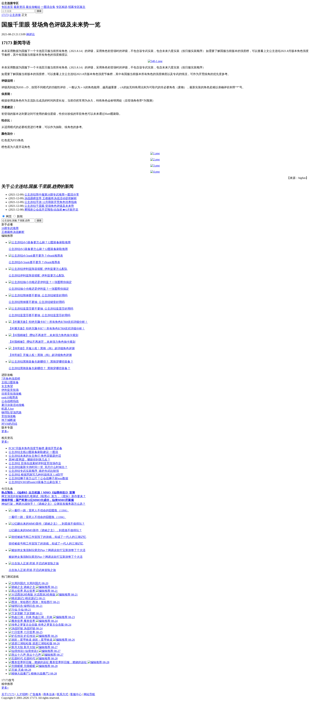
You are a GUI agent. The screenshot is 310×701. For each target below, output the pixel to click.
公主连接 (15, 14)
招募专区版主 (76, 6)
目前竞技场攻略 (11, 393)
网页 (9, 216)
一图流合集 (48, 6)
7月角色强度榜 (10, 378)
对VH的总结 (9, 423)
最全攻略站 (33, 6)
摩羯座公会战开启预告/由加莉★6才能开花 (51, 209)
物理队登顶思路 (11, 412)
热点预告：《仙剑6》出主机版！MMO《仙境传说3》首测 (38, 492)
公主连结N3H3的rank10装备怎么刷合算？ (35, 482)
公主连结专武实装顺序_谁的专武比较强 (34, 470)
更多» (5, 431)
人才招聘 (22, 694)
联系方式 (62, 694)
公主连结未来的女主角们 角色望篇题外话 (35, 455)
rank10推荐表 (9, 397)
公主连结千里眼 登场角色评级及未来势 (49, 205)
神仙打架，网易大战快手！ (18, 503)
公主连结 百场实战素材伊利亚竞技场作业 (35, 463)
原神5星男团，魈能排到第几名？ (29, 459)
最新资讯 (19, 6)
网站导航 (89, 694)
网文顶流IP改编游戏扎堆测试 (19, 496)
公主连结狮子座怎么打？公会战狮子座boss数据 (38, 478)
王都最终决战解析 (12, 231)
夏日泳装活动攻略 (12, 404)
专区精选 (61, 6)
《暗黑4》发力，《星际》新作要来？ (62, 496)
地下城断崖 (8, 419)
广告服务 (35, 694)
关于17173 (7, 694)
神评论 (30, 34)
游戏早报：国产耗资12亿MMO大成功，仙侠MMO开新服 (37, 500)
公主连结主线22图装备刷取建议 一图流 (33, 452)
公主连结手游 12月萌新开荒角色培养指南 (50, 202)
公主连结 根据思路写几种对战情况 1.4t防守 (36, 474)
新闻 (20, 216)
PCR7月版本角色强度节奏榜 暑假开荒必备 (35, 448)
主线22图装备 (10, 382)
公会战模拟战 (10, 401)
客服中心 (76, 694)
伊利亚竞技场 (10, 389)
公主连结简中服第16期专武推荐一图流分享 (51, 194)
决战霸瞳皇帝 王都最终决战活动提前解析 (50, 198)
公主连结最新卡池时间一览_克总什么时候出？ (38, 467)
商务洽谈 (49, 694)
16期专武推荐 (10, 228)
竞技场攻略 (8, 416)
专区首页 (7, 6)
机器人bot (7, 408)
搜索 (39, 11)
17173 (5, 14)
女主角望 (7, 386)
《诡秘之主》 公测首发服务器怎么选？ (60, 503)
